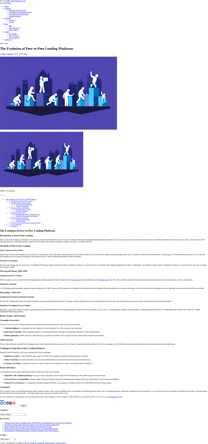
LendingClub (76, 280)
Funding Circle (103, 280)
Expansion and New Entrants (23, 209)
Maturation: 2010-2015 (18, 213)
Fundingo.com (113, 397)
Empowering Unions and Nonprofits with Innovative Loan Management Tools (31, 429)
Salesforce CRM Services (17, 10)
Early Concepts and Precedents (24, 204)
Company (7, 18)
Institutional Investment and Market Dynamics (28, 214)
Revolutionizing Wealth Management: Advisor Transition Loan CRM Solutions (31, 431)
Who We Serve (14, 36)
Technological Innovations (23, 219)
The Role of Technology (22, 206)
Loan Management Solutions (18, 14)
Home (6, 6)
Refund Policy (50, 443)
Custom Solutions (15, 16)
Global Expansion (20, 221)
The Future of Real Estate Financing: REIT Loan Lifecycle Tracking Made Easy (31, 425)
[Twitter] (4, 403)
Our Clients (13, 34)
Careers (11, 22)
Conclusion (14, 226)
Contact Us (8, 40)
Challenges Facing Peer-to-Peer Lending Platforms (26, 223)
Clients (6, 32)
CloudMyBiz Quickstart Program (20, 12)
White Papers (13, 30)
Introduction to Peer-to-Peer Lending (22, 201)
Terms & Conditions (37, 443)
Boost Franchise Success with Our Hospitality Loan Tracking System (28, 427)
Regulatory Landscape (22, 211)
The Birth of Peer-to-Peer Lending (21, 203)
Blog (6, 24)
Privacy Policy (61, 443)
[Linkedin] (7, 403)
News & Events (14, 28)
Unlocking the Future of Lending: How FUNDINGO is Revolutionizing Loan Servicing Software (38, 423)
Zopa (169, 254)
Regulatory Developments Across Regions (27, 216)
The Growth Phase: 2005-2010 (20, 208)
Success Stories (14, 38)
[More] (14, 403)
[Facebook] (1, 403)
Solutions (7, 8)
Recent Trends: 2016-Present (19, 218)
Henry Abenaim (7, 54)
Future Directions (16, 224)
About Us (12, 20)
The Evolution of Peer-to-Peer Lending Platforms (21, 199)
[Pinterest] (10, 403)
